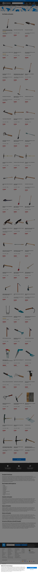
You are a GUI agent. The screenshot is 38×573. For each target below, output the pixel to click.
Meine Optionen (32, 569)
